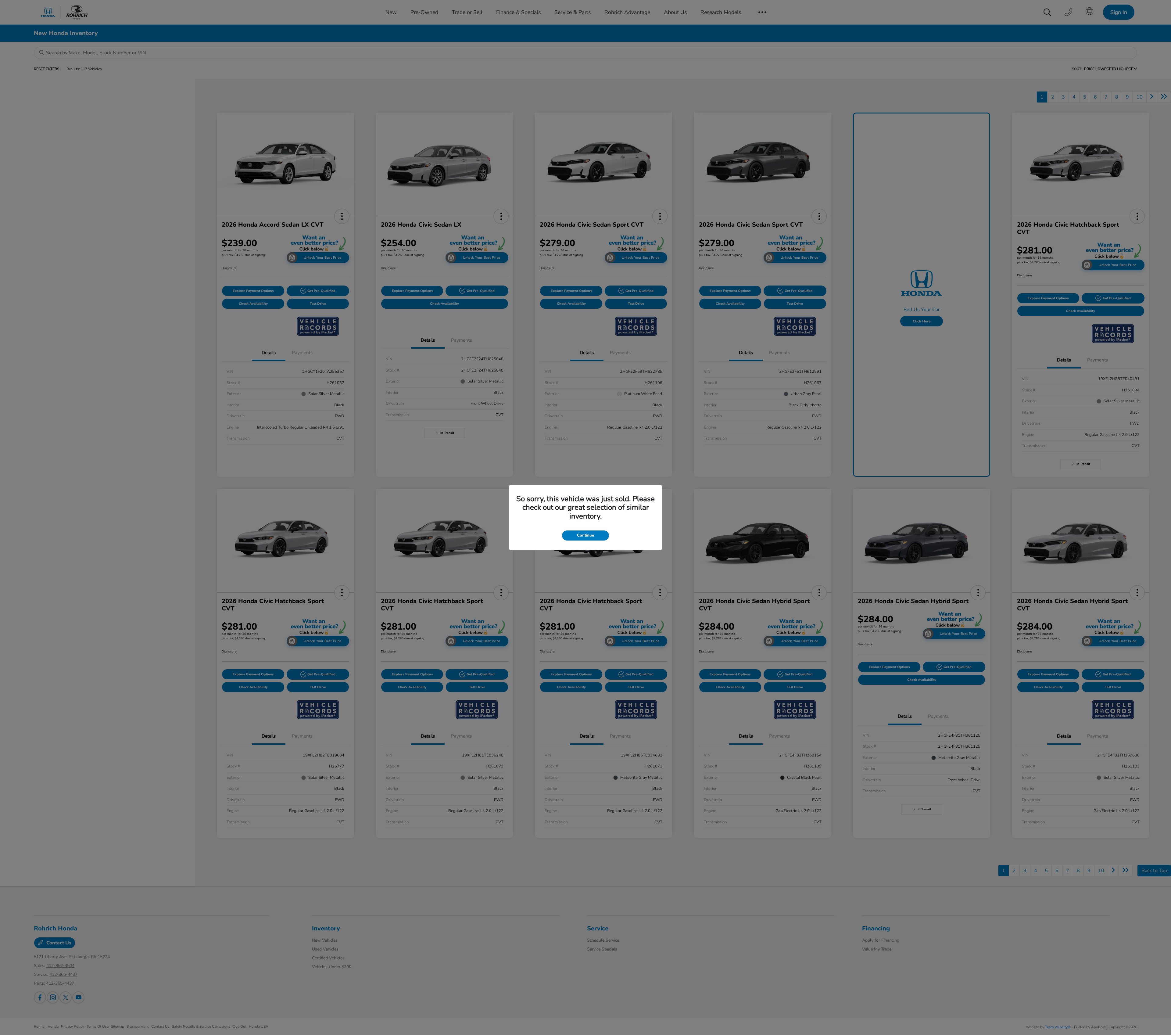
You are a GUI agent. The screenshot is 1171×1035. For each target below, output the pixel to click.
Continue (585, 535)
